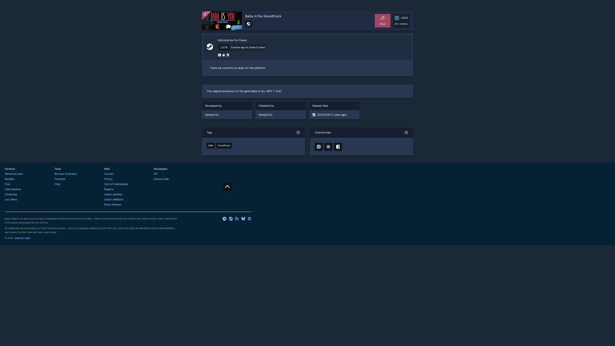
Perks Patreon (112, 204)
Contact (109, 173)
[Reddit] (249, 219)
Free (7, 184)
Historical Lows (14, 173)
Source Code (161, 179)
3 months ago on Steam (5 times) (247, 47)
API (156, 173)
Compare (59, 179)
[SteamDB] (319, 147)
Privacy (108, 179)
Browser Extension (65, 173)
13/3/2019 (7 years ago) (332, 114)
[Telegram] (224, 219)
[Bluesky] (243, 219)
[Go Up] (227, 187)
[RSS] (237, 219)
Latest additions (113, 199)
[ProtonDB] (328, 147)
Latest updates (113, 194)
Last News (11, 199)
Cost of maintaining (116, 184)
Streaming (11, 194)
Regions (109, 189)
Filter (57, 184)
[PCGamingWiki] (338, 147)
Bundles (9, 179)
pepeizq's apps (22, 238)
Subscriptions (13, 189)
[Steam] (231, 219)
